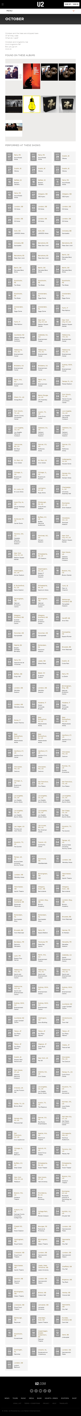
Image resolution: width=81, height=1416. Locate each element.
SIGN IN (76, 5)
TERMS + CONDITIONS (32, 1403)
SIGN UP (68, 5)
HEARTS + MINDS (51, 1398)
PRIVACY (46, 1403)
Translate (63, 1403)
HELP (54, 1403)
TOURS (15, 1398)
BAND (39, 1398)
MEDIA (31, 1398)
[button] (2, 4)
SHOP (74, 1398)
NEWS (7, 1398)
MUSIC (23, 1398)
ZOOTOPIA (65, 1398)
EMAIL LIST (17, 1403)
